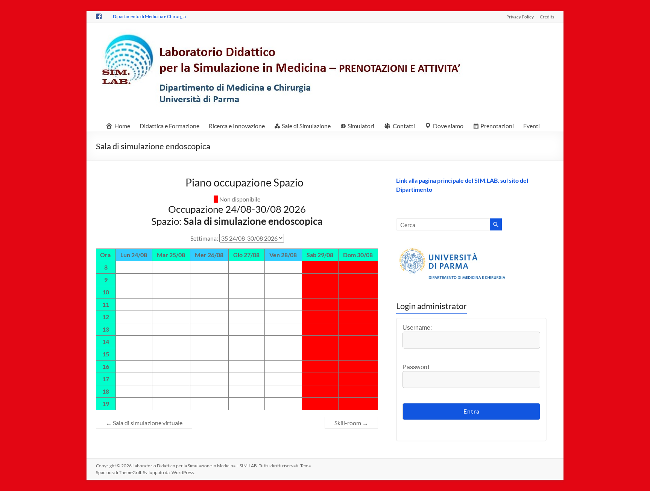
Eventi (531, 125)
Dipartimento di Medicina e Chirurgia (149, 16)
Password (415, 367)
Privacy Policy (520, 16)
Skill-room (351, 422)
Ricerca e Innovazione (237, 125)
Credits (547, 16)
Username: (417, 327)
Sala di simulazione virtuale (144, 422)
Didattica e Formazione (169, 125)
